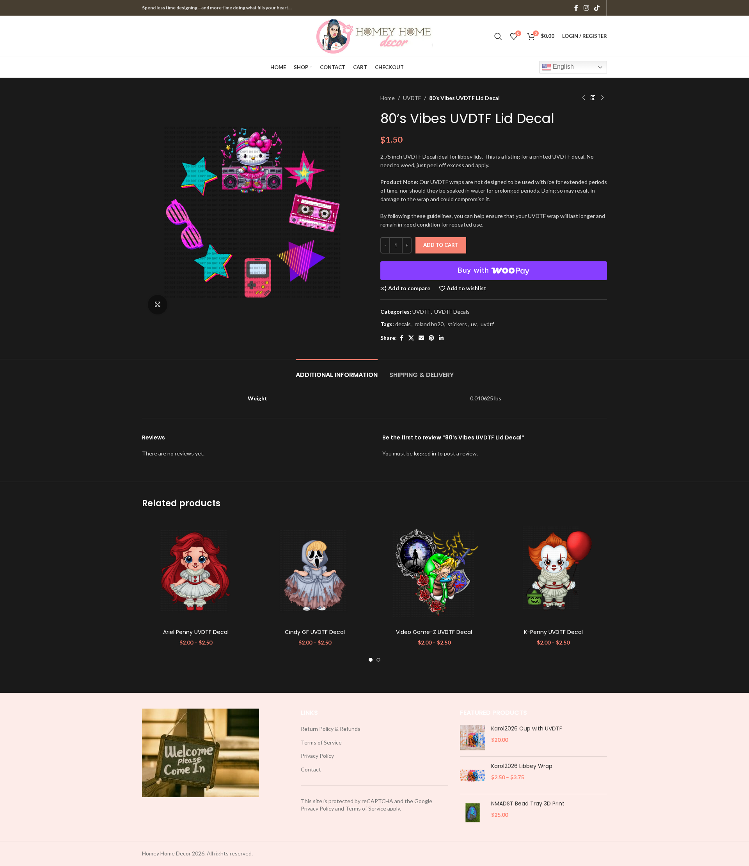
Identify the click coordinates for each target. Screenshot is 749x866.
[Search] (498, 36)
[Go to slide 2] (378, 660)
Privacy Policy (317, 755)
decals (403, 324)
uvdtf (487, 324)
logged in (425, 453)
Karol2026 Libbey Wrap (521, 766)
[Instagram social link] (586, 8)
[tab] (337, 371)
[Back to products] (593, 98)
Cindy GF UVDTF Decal (315, 632)
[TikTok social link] (597, 8)
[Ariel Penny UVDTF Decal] (196, 571)
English (562, 66)
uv (474, 324)
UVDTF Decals (452, 311)
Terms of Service (321, 742)
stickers (457, 324)
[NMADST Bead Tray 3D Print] (472, 812)
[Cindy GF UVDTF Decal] (315, 571)
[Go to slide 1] (371, 660)
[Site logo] (374, 35)
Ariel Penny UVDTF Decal (196, 632)
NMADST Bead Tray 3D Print (527, 803)
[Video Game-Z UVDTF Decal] (434, 571)
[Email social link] (421, 338)
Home (387, 98)
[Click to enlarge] (157, 304)
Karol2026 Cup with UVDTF (526, 728)
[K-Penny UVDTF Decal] (553, 571)
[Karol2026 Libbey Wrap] (472, 775)
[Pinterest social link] (431, 338)
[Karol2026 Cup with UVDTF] (472, 737)
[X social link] (411, 338)
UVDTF (412, 98)
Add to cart (440, 245)
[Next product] (602, 98)
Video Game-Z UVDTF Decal (434, 632)
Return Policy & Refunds (330, 728)
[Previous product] (583, 98)
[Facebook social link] (576, 8)
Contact (311, 769)
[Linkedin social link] (441, 338)
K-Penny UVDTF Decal (553, 632)
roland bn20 (429, 324)
